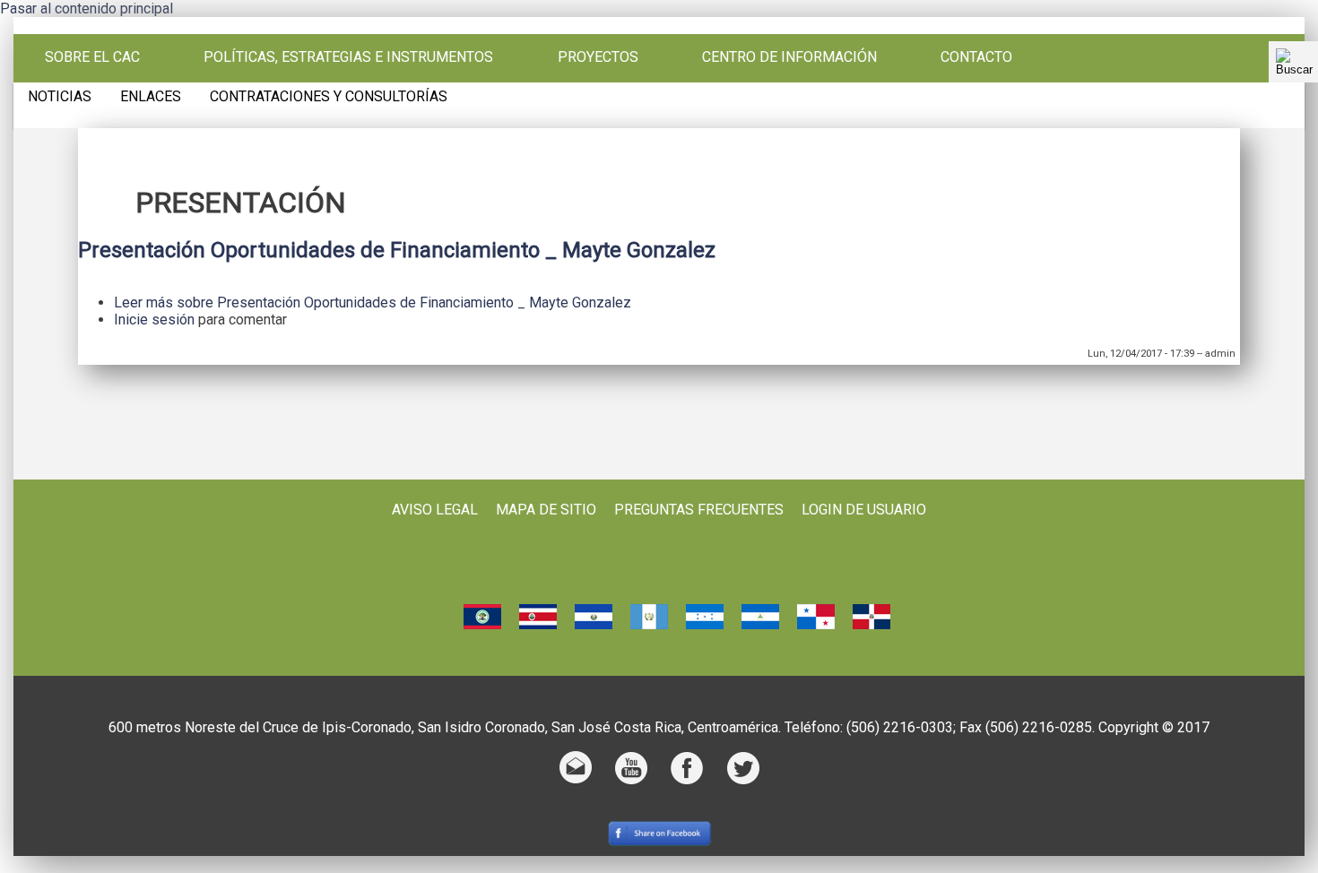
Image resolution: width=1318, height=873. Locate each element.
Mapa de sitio (546, 509)
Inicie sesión (154, 319)
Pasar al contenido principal (86, 8)
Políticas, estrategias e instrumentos (348, 57)
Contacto (976, 57)
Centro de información (789, 57)
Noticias (59, 97)
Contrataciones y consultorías (328, 97)
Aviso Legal (435, 509)
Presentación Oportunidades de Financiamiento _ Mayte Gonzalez (396, 250)
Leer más (372, 302)
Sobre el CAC (92, 57)
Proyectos (598, 57)
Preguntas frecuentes (699, 509)
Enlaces (150, 97)
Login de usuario (864, 509)
